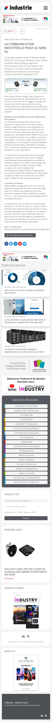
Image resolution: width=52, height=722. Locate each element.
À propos (8, 703)
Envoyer (26, 518)
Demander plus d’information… (21, 235)
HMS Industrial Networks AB (18, 39)
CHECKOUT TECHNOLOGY (26, 424)
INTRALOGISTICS (26, 451)
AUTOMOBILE (26, 419)
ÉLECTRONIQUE (26, 437)
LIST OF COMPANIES (13, 708)
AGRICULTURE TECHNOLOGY (26, 410)
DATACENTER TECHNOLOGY (27, 433)
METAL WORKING (26, 460)
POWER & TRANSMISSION (26, 469)
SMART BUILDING (26, 473)
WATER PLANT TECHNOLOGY (26, 482)
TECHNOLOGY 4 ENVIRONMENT (26, 478)
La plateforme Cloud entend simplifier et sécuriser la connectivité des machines (25, 321)
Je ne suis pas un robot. (16, 506)
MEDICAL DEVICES (26, 455)
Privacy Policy (22, 703)
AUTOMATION (26, 415)
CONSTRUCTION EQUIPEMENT (27, 428)
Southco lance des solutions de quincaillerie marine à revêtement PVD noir (25, 571)
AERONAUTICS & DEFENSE (26, 406)
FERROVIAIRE (26, 442)
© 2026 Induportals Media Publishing (22, 705)
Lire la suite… (9, 578)
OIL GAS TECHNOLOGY (26, 464)
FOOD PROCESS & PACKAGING (27, 446)
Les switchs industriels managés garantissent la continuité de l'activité (24, 350)
